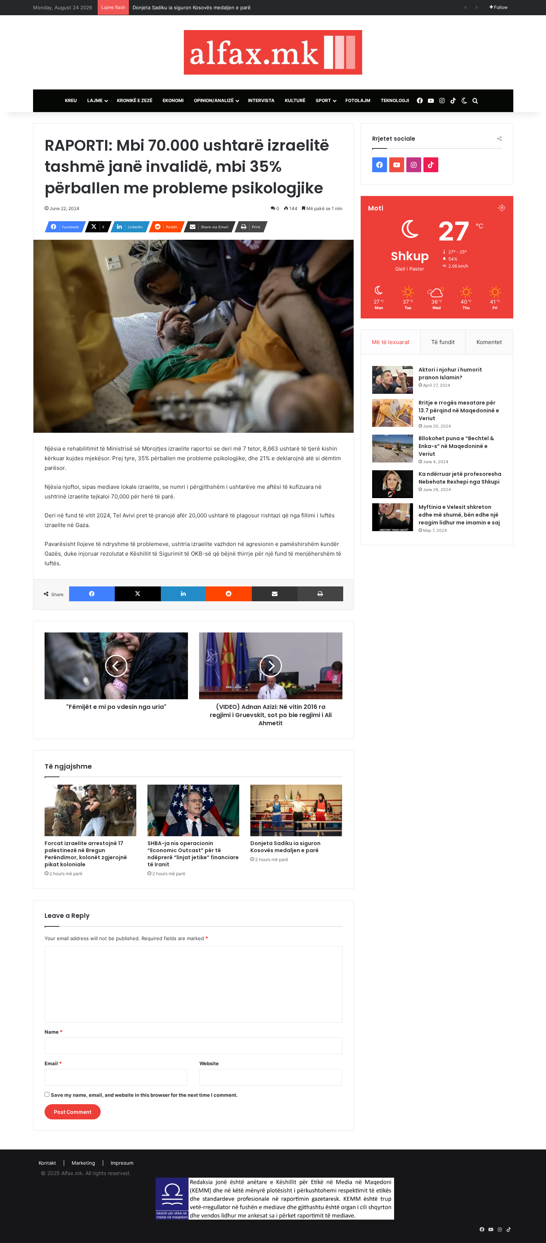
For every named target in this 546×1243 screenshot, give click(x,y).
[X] (138, 593)
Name (53, 1032)
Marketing (83, 1163)
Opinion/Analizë (214, 100)
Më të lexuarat (390, 342)
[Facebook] (92, 593)
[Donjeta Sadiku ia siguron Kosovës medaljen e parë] (296, 811)
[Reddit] (229, 593)
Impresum (122, 1163)
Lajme (95, 100)
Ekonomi (173, 100)
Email (53, 1063)
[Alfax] (273, 52)
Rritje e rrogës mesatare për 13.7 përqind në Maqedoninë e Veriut (459, 410)
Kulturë (295, 100)
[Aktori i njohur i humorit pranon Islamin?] (392, 380)
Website (209, 1063)
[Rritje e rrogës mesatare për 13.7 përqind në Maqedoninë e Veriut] (392, 413)
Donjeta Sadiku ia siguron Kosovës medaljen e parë (285, 847)
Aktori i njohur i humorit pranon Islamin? (450, 373)
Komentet (489, 342)
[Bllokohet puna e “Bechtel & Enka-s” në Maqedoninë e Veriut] (392, 448)
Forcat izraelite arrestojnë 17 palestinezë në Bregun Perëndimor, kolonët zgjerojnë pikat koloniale (86, 854)
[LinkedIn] (183, 593)
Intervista (261, 100)
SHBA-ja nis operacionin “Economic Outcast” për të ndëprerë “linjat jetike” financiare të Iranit (193, 854)
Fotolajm (357, 100)
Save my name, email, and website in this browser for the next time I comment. (144, 1095)
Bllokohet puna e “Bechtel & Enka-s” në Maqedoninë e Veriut (456, 446)
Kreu (71, 100)
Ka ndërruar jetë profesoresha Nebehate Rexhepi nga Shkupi (460, 477)
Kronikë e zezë (134, 100)
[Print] (320, 593)
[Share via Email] (275, 593)
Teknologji (395, 100)
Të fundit (443, 342)
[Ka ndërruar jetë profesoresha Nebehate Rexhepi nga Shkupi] (392, 484)
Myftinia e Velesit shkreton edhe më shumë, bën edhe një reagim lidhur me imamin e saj (459, 514)
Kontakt (47, 1163)
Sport (323, 100)
